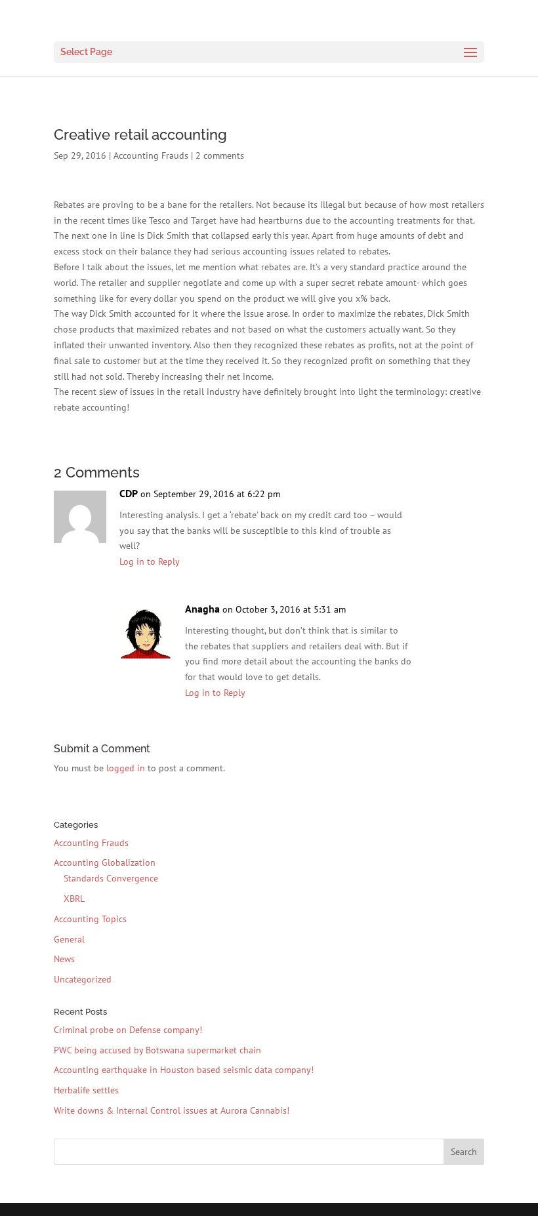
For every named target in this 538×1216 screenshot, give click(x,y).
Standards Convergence (111, 878)
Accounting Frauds (151, 155)
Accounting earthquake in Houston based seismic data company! (184, 1070)
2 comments (220, 155)
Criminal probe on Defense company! (128, 1030)
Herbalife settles (86, 1090)
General (69, 939)
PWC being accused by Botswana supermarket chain (157, 1050)
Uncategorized (83, 979)
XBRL (74, 898)
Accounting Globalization (104, 862)
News (64, 959)
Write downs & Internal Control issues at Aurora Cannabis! (171, 1110)
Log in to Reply (149, 561)
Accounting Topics (90, 919)
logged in (125, 768)
